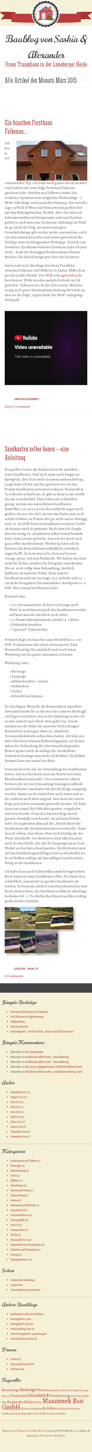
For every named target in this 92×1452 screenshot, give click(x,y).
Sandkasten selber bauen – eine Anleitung (47, 1057)
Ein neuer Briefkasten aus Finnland (29, 1012)
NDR (49, 275)
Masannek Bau (18, 1240)
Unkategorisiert (26, 399)
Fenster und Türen (19, 1190)
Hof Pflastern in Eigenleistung (26, 1017)
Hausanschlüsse (19, 1215)
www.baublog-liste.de (22, 1329)
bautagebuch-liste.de (21, 1324)
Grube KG (15, 1359)
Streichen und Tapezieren (23, 1249)
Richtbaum (36, 1408)
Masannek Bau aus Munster (25, 1290)
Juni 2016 (15, 1112)
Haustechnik (17, 1220)
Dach (13, 1175)
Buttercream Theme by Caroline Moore (23, 1430)
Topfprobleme (17, 1021)
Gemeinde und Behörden (23, 1205)
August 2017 (17, 1097)
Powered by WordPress (52, 1435)
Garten (19, 968)
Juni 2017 (15, 1102)
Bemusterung (17, 1171)
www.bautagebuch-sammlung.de (28, 1334)
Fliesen (5, 1396)
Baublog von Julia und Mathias (26, 1314)
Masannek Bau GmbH (22, 1364)
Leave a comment (17, 406)
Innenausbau (17, 1230)
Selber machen (47, 1413)
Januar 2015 (16, 1127)
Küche (13, 1235)
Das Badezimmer (34, 1052)
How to (33, 968)
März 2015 (15, 1122)
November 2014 (18, 1136)
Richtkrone (74, 1408)
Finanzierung (17, 1195)
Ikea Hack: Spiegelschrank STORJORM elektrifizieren (53, 1067)
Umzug (14, 1254)
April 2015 (15, 1117)
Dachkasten (66, 1390)
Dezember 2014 (18, 1131)
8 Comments (14, 976)
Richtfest (49, 1408)
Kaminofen (15, 1402)
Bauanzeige (11, 1390)
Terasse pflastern (19, 1026)
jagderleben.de (71, 275)
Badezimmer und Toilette (23, 1161)
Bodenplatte (53, 1390)
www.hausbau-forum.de (23, 1339)
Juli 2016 (15, 1107)
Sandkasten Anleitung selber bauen (20, 1413)
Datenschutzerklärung (22, 1280)
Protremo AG (17, 1369)
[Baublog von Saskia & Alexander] (46, 26)
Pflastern (25, 1408)
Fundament (18, 1395)
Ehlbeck (14, 1180)
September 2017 (18, 1092)
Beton (42, 1390)
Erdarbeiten (16, 1185)
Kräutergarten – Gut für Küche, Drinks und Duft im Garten (41, 1031)
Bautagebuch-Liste (20, 1319)
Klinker (29, 1402)
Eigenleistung (80, 1390)
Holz (86, 1396)
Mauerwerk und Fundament (25, 1245)
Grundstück (16, 1210)
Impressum (16, 1285)
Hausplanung (59, 1395)
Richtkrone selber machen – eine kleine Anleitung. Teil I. (54, 1072)
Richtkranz (62, 1408)
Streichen (60, 1413)
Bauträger (15, 1166)
